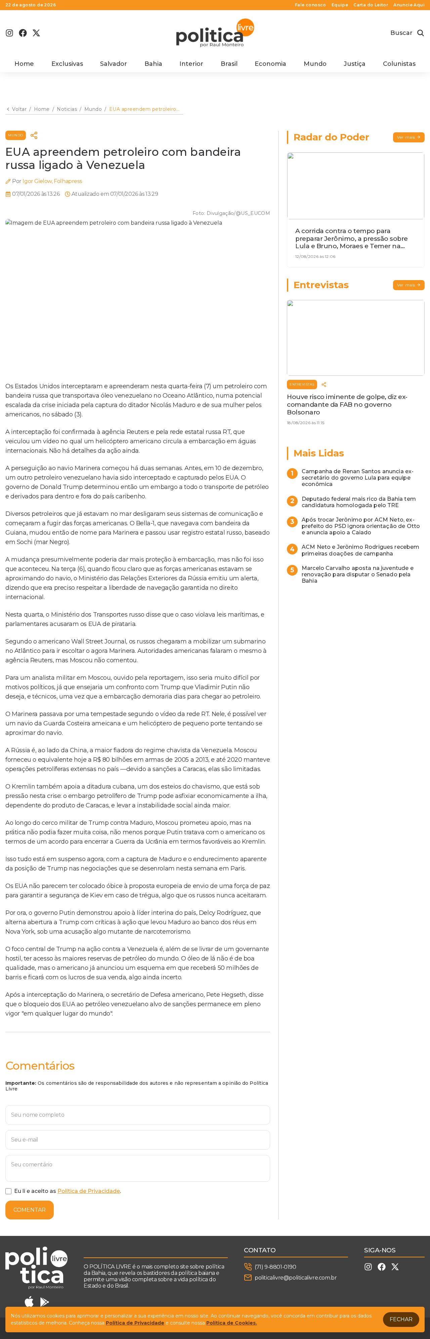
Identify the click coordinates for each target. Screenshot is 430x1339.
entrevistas (302, 384)
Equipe (340, 5)
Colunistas (399, 64)
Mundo (315, 64)
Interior (191, 64)
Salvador (113, 64)
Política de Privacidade (88, 1191)
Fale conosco (310, 5)
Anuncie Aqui (409, 5)
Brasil (229, 64)
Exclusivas (67, 64)
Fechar (401, 1319)
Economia (270, 64)
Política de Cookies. (231, 1323)
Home (24, 64)
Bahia (153, 64)
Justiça (355, 64)
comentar (29, 1210)
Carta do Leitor (370, 5)
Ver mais (406, 137)
